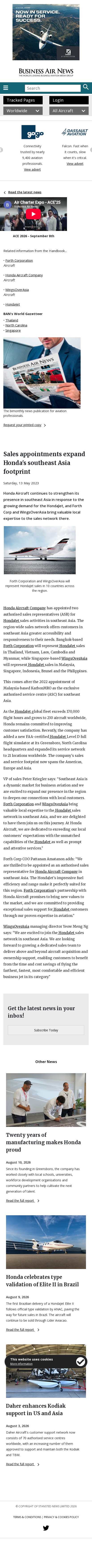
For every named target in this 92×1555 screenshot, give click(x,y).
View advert (24, 169)
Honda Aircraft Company (24, 275)
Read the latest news (24, 192)
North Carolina (16, 325)
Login (58, 100)
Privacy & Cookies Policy (61, 1517)
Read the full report (20, 1200)
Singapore (13, 330)
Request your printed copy (22, 425)
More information (21, 1364)
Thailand (11, 320)
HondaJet (12, 304)
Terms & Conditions (27, 1517)
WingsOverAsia (17, 289)
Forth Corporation (19, 260)
